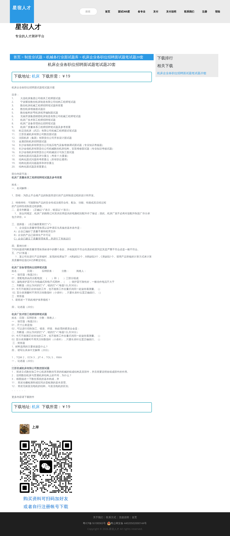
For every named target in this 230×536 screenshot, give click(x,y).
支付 (155, 11)
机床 (36, 76)
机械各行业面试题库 (62, 57)
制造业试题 (33, 57)
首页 (107, 11)
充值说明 (124, 517)
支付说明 (171, 11)
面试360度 (124, 11)
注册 (204, 11)
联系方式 (111, 517)
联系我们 (189, 11)
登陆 (217, 11)
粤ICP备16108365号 (94, 523)
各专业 (141, 11)
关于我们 (98, 517)
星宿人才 (22, 7)
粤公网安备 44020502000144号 (129, 523)
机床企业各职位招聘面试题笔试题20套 (181, 73)
